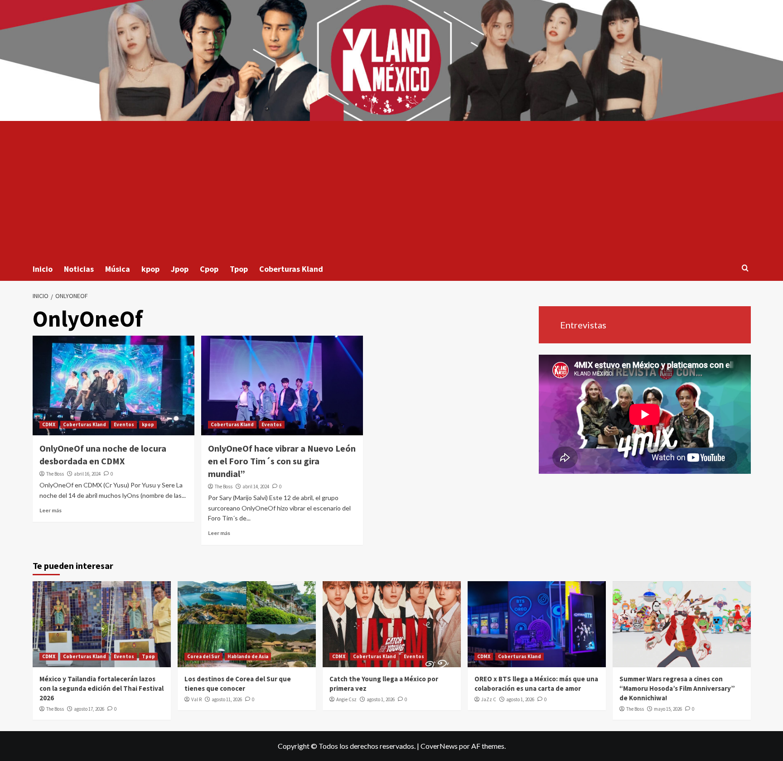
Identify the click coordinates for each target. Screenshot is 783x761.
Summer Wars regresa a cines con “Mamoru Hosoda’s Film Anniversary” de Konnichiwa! (677, 688)
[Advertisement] (391, 188)
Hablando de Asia (247, 656)
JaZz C (488, 699)
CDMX (48, 424)
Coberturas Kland (291, 269)
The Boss (55, 474)
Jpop (179, 269)
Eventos (124, 424)
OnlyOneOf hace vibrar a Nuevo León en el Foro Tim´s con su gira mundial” (282, 461)
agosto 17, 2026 (89, 709)
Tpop (239, 269)
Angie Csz (346, 699)
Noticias (79, 269)
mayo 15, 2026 (668, 709)
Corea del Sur (203, 656)
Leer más (50, 510)
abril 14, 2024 (255, 486)
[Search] (745, 268)
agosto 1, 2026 (381, 699)
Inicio (43, 269)
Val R (196, 699)
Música (117, 269)
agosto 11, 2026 (227, 699)
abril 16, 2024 (87, 474)
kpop (150, 269)
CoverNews (439, 746)
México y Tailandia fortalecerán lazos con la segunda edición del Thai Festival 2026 (101, 688)
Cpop (209, 269)
